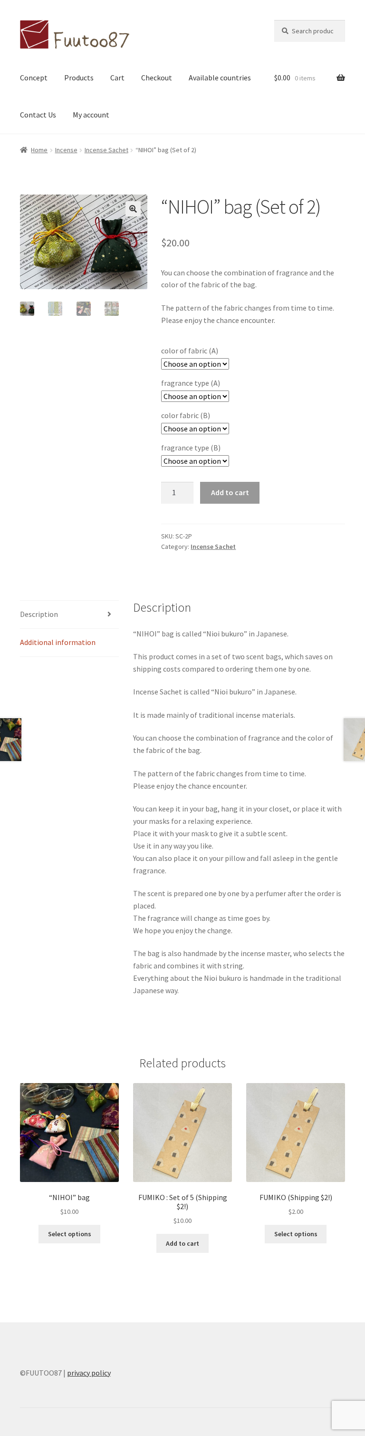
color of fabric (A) (189, 350)
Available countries (220, 77)
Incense (66, 150)
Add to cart (230, 492)
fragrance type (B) (191, 447)
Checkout (156, 77)
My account (91, 114)
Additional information (58, 642)
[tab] (69, 615)
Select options (69, 1234)
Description (39, 614)
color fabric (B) (185, 415)
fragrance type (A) (190, 383)
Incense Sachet (106, 150)
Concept (34, 77)
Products (79, 77)
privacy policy (89, 1372)
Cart (117, 77)
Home (39, 150)
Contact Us (38, 114)
